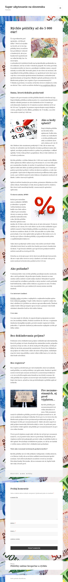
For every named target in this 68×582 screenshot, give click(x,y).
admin (23, 473)
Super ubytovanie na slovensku (25, 6)
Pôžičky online (15, 298)
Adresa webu (15, 539)
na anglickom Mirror (48, 85)
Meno (13, 523)
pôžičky (23, 301)
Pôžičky (30, 473)
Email (13, 531)
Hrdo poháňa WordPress (18, 578)
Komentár (14, 497)
